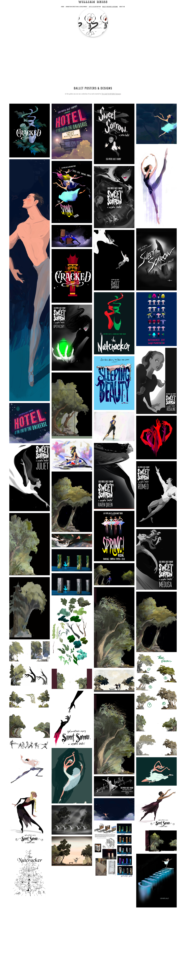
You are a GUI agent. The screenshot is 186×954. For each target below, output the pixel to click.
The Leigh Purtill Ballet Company (111, 94)
